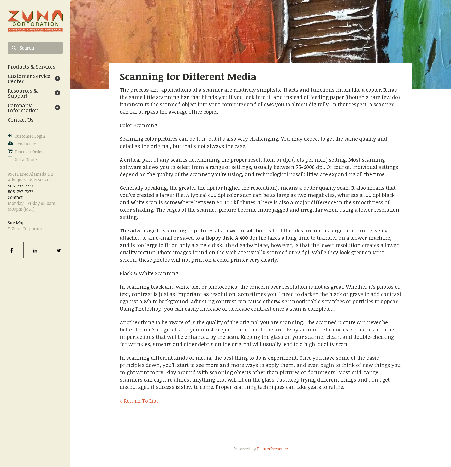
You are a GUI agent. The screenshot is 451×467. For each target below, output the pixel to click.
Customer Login (30, 136)
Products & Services (31, 66)
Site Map (16, 222)
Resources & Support (23, 93)
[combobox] (35, 48)
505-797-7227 (20, 186)
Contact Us (21, 119)
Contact (15, 197)
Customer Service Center (29, 78)
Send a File (26, 144)
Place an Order (29, 152)
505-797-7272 (20, 191)
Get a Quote (26, 159)
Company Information (23, 107)
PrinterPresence (272, 449)
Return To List (141, 400)
